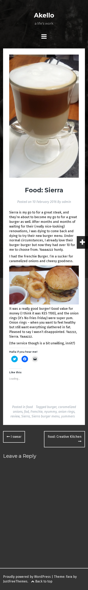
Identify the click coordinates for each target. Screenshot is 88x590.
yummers (68, 416)
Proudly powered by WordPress (27, 577)
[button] (44, 116)
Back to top (43, 581)
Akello (44, 15)
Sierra (25, 416)
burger (51, 407)
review (15, 416)
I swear (15, 437)
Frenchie (36, 412)
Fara (69, 577)
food (29, 407)
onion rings (66, 412)
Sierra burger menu (46, 416)
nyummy (50, 412)
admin (66, 202)
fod (26, 412)
